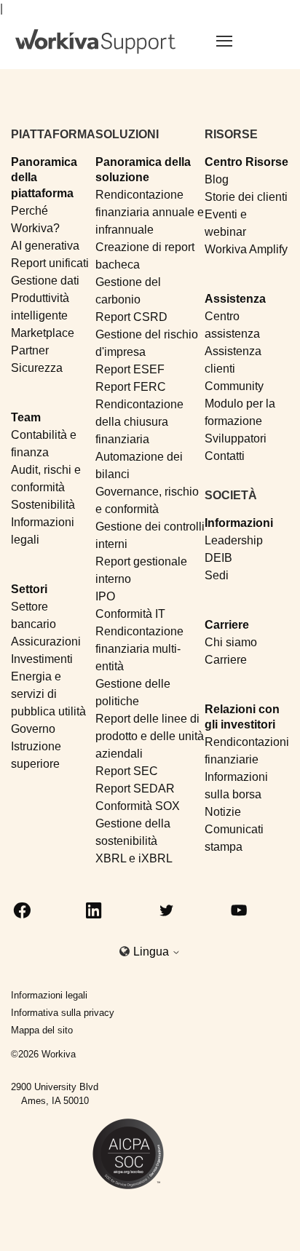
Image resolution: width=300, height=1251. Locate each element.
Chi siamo (231, 642)
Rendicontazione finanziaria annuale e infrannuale (149, 212)
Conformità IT (130, 614)
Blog (217, 179)
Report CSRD (131, 317)
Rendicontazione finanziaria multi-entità (139, 648)
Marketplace (42, 333)
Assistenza (235, 299)
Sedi (217, 575)
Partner (30, 350)
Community (234, 386)
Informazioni (239, 523)
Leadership (234, 540)
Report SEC (126, 771)
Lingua (152, 951)
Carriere (227, 625)
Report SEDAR (135, 788)
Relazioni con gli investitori (242, 717)
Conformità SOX (137, 806)
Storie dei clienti (246, 197)
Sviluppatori (236, 438)
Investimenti (42, 659)
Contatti (225, 456)
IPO (105, 596)
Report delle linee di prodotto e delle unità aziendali (149, 736)
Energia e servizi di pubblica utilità (48, 694)
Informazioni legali (49, 995)
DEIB (218, 558)
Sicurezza (37, 368)
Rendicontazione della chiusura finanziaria (139, 421)
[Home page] (95, 41)
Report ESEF (130, 369)
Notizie (223, 812)
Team (26, 417)
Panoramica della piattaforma (44, 177)
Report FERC (130, 387)
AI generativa (45, 245)
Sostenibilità (43, 505)
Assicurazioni (46, 641)
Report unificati (50, 263)
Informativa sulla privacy (62, 1012)
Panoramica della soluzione (143, 169)
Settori (29, 589)
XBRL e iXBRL (134, 858)
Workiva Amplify (246, 249)
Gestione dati (45, 280)
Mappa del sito (42, 1030)
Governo (33, 729)
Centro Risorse (246, 162)
